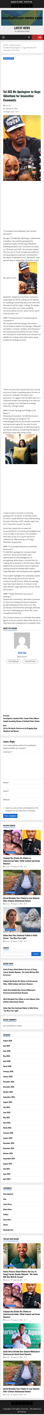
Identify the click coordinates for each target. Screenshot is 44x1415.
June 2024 (6, 1174)
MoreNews (34, 1409)
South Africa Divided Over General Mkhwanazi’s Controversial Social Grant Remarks (19, 991)
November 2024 (8, 1148)
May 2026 (6, 1056)
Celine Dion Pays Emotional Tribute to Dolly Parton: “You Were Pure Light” (20, 936)
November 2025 (8, 1087)
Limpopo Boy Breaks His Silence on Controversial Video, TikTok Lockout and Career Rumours (21, 861)
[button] (3, 37)
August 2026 (7, 1040)
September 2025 (9, 1097)
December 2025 (8, 1081)
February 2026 (8, 1071)
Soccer (5, 1224)
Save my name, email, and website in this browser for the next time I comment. (21, 809)
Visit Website (13, 661)
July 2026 (6, 1045)
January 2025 (7, 1138)
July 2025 (6, 1107)
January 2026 (7, 1076)
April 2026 (7, 1061)
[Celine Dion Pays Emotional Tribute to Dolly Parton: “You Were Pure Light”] (22, 919)
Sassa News (7, 1219)
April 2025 (6, 1122)
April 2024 (6, 1179)
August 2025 (7, 1102)
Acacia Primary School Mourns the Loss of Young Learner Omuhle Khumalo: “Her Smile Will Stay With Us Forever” (21, 972)
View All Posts (30, 661)
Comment (8, 752)
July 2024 (6, 1168)
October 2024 (8, 1153)
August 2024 (7, 1163)
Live (39, 37)
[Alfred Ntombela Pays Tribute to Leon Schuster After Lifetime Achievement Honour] (22, 882)
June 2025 (6, 1112)
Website (6, 799)
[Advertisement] (22, 74)
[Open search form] (29, 37)
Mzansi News (7, 1209)
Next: (20, 728)
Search (6, 948)
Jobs (4, 1199)
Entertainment (8, 58)
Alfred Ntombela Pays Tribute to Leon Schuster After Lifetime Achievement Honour (21, 899)
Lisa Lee (8, 105)
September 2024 (9, 1158)
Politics (5, 1214)
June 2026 (6, 1051)
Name (6, 782)
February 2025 (8, 1133)
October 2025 (8, 1092)
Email (6, 791)
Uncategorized (8, 1230)
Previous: (21, 718)
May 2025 (6, 1117)
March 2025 (7, 1127)
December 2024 (8, 1143)
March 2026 (7, 1066)
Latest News (22, 28)
